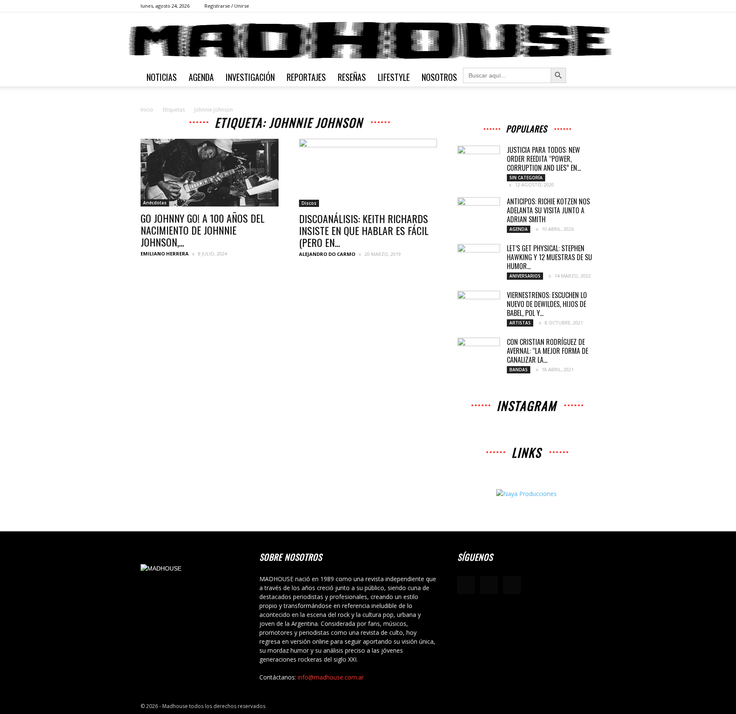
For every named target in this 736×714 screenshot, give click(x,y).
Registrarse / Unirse (226, 6)
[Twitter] (589, 6)
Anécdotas (155, 203)
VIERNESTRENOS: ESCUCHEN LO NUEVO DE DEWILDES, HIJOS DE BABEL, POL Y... (547, 304)
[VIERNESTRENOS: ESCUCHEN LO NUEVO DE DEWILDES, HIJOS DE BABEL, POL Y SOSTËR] (478, 306)
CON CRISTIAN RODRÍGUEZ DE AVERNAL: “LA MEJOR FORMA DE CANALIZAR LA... (547, 351)
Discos (309, 203)
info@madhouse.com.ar (331, 677)
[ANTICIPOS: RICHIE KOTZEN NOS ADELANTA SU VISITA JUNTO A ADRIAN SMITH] (478, 212)
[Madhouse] (368, 40)
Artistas (520, 323)
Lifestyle (394, 77)
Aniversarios (524, 276)
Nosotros (439, 77)
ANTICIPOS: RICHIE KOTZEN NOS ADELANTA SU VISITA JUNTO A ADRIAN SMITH (548, 210)
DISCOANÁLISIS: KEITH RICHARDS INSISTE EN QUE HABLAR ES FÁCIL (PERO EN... (363, 230)
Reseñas (352, 77)
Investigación (250, 77)
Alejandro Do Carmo (327, 254)
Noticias (162, 77)
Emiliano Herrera (165, 253)
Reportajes (306, 77)
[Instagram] (575, 6)
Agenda (201, 77)
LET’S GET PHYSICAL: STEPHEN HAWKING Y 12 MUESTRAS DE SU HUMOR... (549, 257)
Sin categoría (526, 178)
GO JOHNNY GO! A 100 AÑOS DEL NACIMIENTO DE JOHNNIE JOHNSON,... (202, 229)
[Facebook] (561, 6)
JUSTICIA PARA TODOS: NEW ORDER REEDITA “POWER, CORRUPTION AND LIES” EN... (544, 159)
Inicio (147, 109)
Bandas (518, 370)
